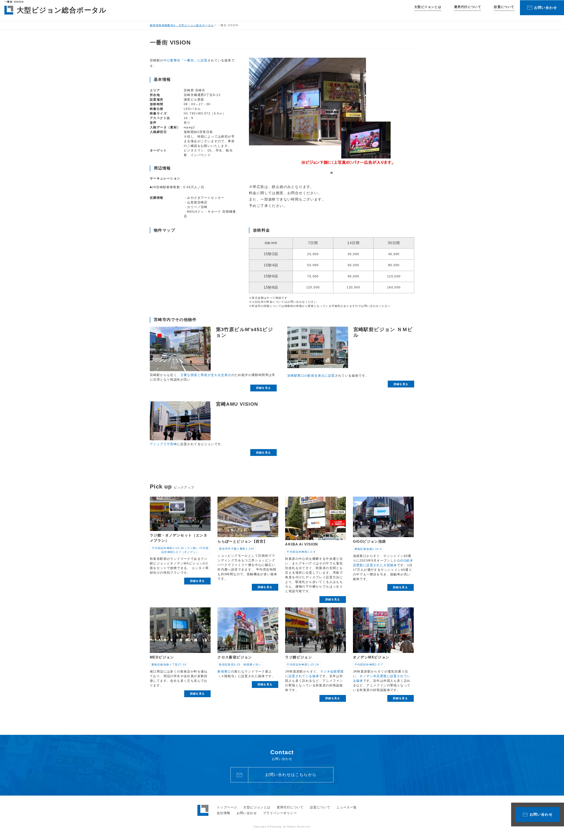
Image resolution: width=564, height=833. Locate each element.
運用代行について (467, 7)
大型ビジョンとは (427, 7)
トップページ (227, 807)
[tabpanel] (331, 112)
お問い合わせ (247, 813)
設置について (504, 7)
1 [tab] (331, 173)
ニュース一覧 (346, 807)
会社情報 (223, 813)
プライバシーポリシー (280, 813)
